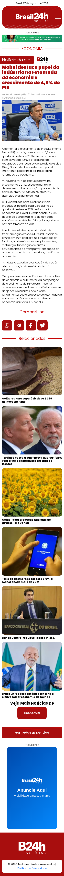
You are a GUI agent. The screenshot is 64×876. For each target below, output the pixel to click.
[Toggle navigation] (58, 16)
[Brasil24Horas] (32, 17)
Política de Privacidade (32, 868)
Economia (32, 713)
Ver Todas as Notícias (32, 732)
